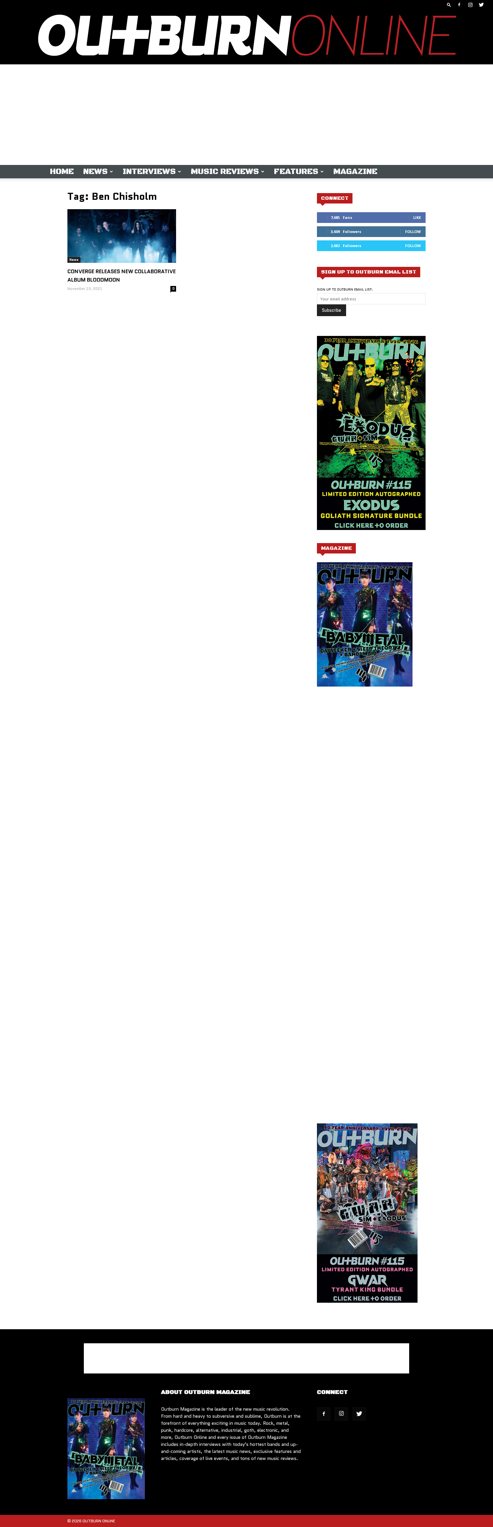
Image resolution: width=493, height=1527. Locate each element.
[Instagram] (470, 4)
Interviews (149, 172)
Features (296, 172)
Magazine (355, 172)
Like (417, 217)
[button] (449, 4)
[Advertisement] (246, 115)
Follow (413, 231)
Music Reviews (225, 172)
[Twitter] (481, 4)
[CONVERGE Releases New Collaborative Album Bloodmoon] (121, 236)
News (95, 172)
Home (62, 172)
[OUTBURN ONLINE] (246, 36)
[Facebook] (459, 4)
